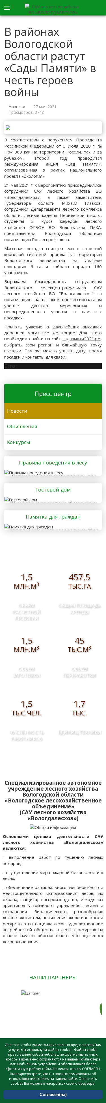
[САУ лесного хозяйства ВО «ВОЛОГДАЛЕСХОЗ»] (53, 9)
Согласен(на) (53, 1094)
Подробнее (51, 472)
